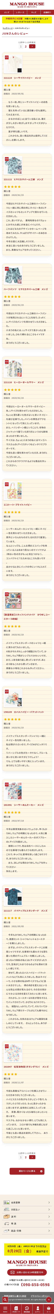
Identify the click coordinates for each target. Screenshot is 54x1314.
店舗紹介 (47, 12)
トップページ (8, 28)
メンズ (6, 12)
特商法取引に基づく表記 (15, 1295)
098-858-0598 (36, 1284)
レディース (20, 12)
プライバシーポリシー (40, 1295)
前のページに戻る (27, 1171)
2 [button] (26, 46)
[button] (32, 46)
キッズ (33, 12)
